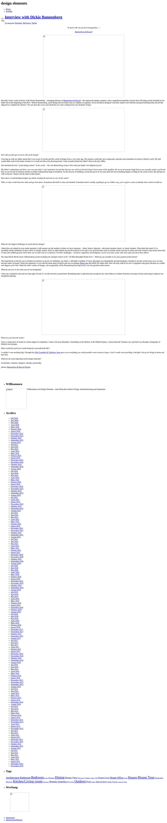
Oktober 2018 (16, 610)
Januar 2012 (15, 737)
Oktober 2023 (16, 491)
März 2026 (15, 427)
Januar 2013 (15, 726)
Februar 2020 (16, 577)
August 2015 (16, 687)
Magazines (46, 782)
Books (46, 778)
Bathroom (25, 777)
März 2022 (15, 522)
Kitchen (18, 781)
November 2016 (17, 656)
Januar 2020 (15, 579)
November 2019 (17, 583)
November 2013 (17, 722)
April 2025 (15, 451)
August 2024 (16, 469)
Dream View (71, 777)
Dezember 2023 (17, 486)
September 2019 (17, 588)
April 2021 (15, 546)
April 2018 (15, 621)
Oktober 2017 (16, 634)
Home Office (116, 777)
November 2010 (17, 766)
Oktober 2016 (16, 658)
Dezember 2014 (17, 702)
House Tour (146, 777)
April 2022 (15, 519)
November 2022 (17, 504)
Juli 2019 (14, 592)
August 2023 (16, 495)
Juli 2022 (14, 513)
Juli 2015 (14, 689)
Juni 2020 (14, 568)
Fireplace (87, 778)
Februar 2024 (16, 482)
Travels (114, 782)
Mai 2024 (14, 475)
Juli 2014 (14, 706)
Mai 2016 (14, 669)
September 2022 (17, 508)
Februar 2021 (16, 550)
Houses (132, 777)
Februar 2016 (16, 676)
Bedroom (37, 777)
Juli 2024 (14, 471)
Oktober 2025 (16, 438)
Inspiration (159, 778)
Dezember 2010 (17, 764)
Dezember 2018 (17, 607)
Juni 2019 (14, 594)
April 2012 (15, 735)
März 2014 (15, 713)
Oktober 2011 (16, 744)
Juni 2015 (14, 691)
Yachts (125, 782)
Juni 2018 (14, 616)
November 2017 (17, 632)
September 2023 (17, 493)
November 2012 (17, 729)
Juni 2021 (14, 541)
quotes (93, 782)
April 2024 (15, 478)
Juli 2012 (14, 731)
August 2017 (16, 638)
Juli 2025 (14, 445)
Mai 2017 (14, 645)
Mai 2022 (14, 517)
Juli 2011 (14, 751)
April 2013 (15, 724)
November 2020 (17, 557)
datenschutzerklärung (14, 820)
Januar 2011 (15, 762)
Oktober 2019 (16, 585)
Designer (51, 778)
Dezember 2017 (17, 629)
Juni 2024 (14, 473)
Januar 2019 (15, 605)
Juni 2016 (14, 667)
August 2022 (16, 511)
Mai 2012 (14, 733)
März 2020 (15, 574)
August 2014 (16, 704)
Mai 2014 (14, 711)
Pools (88, 781)
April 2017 (15, 647)
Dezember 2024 (17, 460)
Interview (9, 782)
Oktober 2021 (16, 533)
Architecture (12, 777)
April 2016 (15, 671)
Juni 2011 (14, 753)
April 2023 (15, 500)
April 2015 (15, 693)
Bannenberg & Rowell (83, 32)
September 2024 (17, 467)
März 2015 (15, 695)
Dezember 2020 (17, 555)
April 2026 (15, 425)
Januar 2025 (15, 458)
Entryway (81, 778)
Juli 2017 (14, 640)
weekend (120, 782)
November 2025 (17, 436)
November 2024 (17, 462)
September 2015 (17, 684)
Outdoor (80, 781)
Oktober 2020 (16, 559)
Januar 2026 (15, 431)
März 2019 (15, 601)
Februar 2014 (16, 715)
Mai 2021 (14, 544)
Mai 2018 (14, 618)
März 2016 (15, 673)
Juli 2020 (14, 566)
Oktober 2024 (16, 464)
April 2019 (15, 599)
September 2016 (17, 660)
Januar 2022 (15, 526)
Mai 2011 (14, 755)
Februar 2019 (16, 603)
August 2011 (16, 748)
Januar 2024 (15, 484)
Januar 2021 (15, 552)
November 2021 (17, 530)
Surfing (109, 782)
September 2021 (17, 535)
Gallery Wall (93, 778)
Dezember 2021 (17, 528)
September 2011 (17, 746)
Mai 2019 (14, 596)
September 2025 (17, 440)
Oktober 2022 (16, 506)
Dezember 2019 (17, 581)
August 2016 (16, 662)
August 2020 (16, 563)
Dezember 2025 (17, 434)
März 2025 (15, 453)
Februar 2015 (16, 698)
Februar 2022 (16, 524)
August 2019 (16, 590)
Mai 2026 (14, 423)
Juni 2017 (14, 643)
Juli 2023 (14, 497)
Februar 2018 (16, 625)
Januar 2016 (15, 678)
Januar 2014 (15, 718)
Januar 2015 (15, 700)
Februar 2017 (16, 649)
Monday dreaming (58, 781)
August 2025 (16, 442)
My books (70, 782)
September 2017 (17, 636)
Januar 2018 (15, 627)
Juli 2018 (14, 614)
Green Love (104, 777)
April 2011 (15, 757)
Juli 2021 (14, 539)
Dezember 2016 (17, 654)
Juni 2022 (14, 515)
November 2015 (17, 682)
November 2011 (17, 742)
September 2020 (17, 561)
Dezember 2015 (17, 680)
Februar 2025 (16, 456)
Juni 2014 (14, 709)
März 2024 (15, 480)
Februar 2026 (16, 429)
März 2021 (15, 548)
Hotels (125, 778)
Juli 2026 (14, 418)
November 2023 (17, 489)
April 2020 (15, 572)
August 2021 (16, 537)
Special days (101, 782)
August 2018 (16, 612)
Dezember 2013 (17, 720)
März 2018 (15, 623)
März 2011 (15, 759)
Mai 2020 (14, 570)
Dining (59, 777)
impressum (10, 818)
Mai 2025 (14, 449)
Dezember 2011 (17, 740)
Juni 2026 (14, 420)
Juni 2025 (14, 447)
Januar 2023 (15, 502)
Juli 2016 (14, 665)
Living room (33, 781)
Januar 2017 (15, 651)
